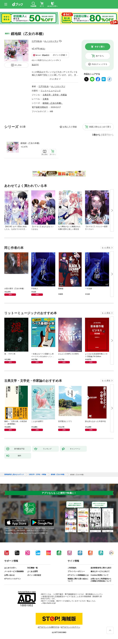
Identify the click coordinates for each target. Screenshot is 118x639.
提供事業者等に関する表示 (101, 568)
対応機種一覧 (32, 568)
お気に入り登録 (70, 127)
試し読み (18, 65)
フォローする (60, 41)
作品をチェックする (99, 64)
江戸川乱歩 (37, 41)
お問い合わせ (9, 575)
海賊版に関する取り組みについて (78, 580)
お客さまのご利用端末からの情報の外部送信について (101, 580)
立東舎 (46, 99)
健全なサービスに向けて (100, 571)
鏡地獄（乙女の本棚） (31, 143)
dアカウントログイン (12, 579)
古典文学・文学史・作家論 (55, 95)
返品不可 (35, 65)
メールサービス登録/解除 (14, 571)
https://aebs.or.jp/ (49, 603)
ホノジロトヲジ (51, 41)
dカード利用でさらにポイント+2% (45, 60)
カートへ (100, 56)
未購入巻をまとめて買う (100, 127)
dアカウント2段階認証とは (78, 575)
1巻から (96, 135)
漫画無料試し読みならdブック (14, 474)
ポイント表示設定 (34, 575)
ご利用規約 (72, 568)
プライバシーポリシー (76, 571)
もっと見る (106, 248)
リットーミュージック (51, 90)
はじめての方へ (10, 568)
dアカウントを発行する (48, 627)
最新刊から (108, 135)
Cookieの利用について (100, 575)
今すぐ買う (100, 47)
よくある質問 (32, 571)
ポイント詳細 (59, 55)
